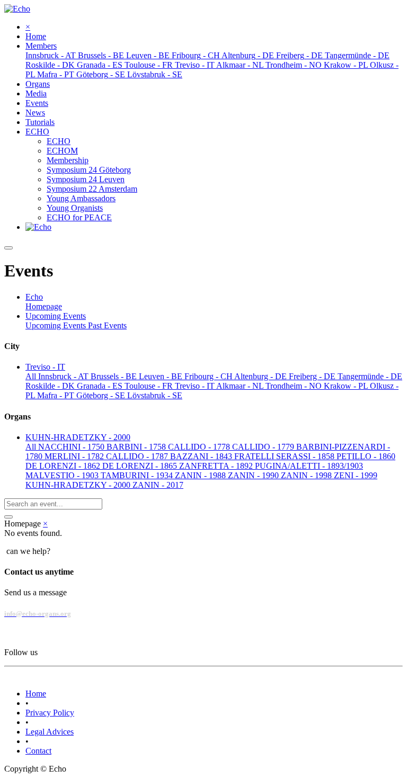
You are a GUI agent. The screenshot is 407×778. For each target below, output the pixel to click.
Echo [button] (34, 296)
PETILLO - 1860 (366, 456)
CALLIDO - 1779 (264, 446)
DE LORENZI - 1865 (140, 465)
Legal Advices (49, 731)
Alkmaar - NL (241, 385)
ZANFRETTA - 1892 (217, 465)
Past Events (107, 325)
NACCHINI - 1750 (72, 446)
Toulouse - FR (150, 385)
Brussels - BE (115, 376)
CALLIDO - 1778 (200, 446)
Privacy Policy (49, 712)
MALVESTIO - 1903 (63, 475)
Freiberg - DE (313, 376)
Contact (38, 750)
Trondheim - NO (295, 385)
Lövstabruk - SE (154, 395)
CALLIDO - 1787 (138, 456)
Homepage (43, 306)
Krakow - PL (347, 385)
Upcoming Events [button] (55, 315)
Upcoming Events (56, 325)
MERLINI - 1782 (75, 456)
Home (35, 693)
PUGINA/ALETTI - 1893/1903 (309, 465)
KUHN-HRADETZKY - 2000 (78, 484)
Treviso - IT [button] (45, 366)
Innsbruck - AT (64, 376)
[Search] (8, 516)
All (31, 376)
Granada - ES (101, 385)
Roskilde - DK (51, 385)
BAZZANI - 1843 (202, 456)
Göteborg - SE (101, 395)
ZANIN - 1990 (254, 475)
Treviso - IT (195, 385)
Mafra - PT (56, 395)
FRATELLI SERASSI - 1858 (285, 456)
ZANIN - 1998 (307, 475)
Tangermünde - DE (370, 376)
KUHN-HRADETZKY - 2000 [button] (77, 437)
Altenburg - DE (261, 376)
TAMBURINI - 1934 (138, 475)
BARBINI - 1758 (137, 446)
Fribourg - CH (209, 376)
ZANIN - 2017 (157, 484)
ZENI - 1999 (355, 475)
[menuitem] (35, 36)
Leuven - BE (161, 376)
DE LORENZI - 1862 (63, 465)
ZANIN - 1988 (201, 475)
